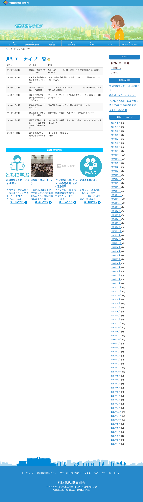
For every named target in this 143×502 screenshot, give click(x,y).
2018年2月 (116, 359)
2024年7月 (116, 215)
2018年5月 (116, 347)
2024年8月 (116, 211)
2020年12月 (116, 287)
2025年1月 (116, 191)
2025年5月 (116, 175)
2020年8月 (116, 303)
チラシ (115, 72)
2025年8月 (116, 167)
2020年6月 (116, 311)
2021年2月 (116, 279)
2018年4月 (116, 351)
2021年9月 (116, 255)
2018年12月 (116, 335)
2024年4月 (116, 227)
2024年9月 (116, 207)
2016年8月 (116, 428)
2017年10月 (116, 372)
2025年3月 (116, 183)
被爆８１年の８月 (118, 110)
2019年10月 (116, 327)
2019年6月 (116, 331)
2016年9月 (116, 424)
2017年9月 (116, 376)
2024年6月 (116, 219)
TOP (7, 49)
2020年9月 (116, 299)
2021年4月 (116, 271)
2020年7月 (116, 307)
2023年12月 (116, 231)
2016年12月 (116, 412)
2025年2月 (116, 187)
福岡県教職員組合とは (47, 473)
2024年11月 (116, 199)
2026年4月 (116, 139)
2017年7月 (116, 383)
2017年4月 (116, 396)
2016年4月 (116, 444)
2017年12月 (116, 367)
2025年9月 (116, 163)
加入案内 (75, 473)
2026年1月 (116, 151)
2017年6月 (116, 388)
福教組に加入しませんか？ (122, 95)
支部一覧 (64, 473)
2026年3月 (116, 143)
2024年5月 (116, 223)
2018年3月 (116, 355)
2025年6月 (116, 171)
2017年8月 (116, 379)
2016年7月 (116, 432)
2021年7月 (116, 259)
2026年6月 (116, 131)
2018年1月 (116, 363)
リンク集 (86, 473)
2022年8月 (116, 247)
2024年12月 (116, 195)
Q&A (96, 473)
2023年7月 (116, 235)
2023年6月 (116, 239)
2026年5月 (116, 135)
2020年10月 (116, 295)
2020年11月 (116, 291)
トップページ (28, 473)
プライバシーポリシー (111, 473)
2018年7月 (116, 343)
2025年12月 (116, 155)
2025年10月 (116, 159)
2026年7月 (116, 127)
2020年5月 (116, 315)
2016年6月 (116, 436)
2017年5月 (116, 392)
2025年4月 (116, 179)
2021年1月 (116, 283)
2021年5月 (116, 267)
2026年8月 (116, 123)
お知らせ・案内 (120, 63)
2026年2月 (116, 147)
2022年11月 (116, 243)
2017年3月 (116, 400)
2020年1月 (116, 319)
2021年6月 (116, 263)
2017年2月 (116, 404)
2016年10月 (116, 420)
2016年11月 (116, 416)
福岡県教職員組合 (71, 482)
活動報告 (116, 68)
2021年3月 (116, 275)
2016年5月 (116, 440)
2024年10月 (116, 203)
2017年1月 (116, 408)
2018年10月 (116, 339)
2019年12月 (116, 323)
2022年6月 (116, 251)
